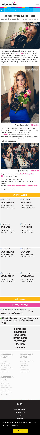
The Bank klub (24, 365)
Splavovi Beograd (20, 332)
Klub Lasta (23, 363)
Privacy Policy (20, 412)
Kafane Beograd (20, 335)
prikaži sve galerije (20, 299)
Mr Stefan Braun (24, 370)
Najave (17, 19)
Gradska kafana (5, 383)
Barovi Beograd (20, 344)
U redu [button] (20, 431)
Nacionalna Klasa (25, 372)
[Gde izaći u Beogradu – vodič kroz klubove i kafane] (19, 318)
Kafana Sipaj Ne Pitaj (6, 392)
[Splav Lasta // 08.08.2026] (5, 224)
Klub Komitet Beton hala (27, 361)
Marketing (20, 419)
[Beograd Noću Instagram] (21, 404)
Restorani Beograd (20, 338)
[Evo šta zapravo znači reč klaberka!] (13, 309)
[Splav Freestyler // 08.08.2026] (5, 199)
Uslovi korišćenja (19, 409)
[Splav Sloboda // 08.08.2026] (25, 199)
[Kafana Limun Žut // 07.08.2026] (5, 273)
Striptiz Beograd (20, 341)
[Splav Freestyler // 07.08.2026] (5, 249)
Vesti (6, 10)
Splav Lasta (5, 227)
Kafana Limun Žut (7, 276)
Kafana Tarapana (5, 385)
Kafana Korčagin (27, 276)
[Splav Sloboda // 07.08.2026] (25, 224)
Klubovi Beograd (20, 329)
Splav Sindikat (4, 372)
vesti (22, 19)
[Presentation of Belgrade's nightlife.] (10, 3)
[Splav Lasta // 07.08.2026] (25, 249)
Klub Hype (22, 367)
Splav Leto (3, 370)
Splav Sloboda (26, 202)
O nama (19, 416)
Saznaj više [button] (13, 425)
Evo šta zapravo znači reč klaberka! (17, 312)
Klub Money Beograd (6, 367)
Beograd (4, 19)
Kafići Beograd (20, 347)
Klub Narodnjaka (5, 394)
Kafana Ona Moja (5, 390)
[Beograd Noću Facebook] (18, 404)
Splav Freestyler (7, 202)
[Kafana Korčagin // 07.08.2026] (25, 273)
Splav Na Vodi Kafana (6, 387)
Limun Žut (11, 19)
